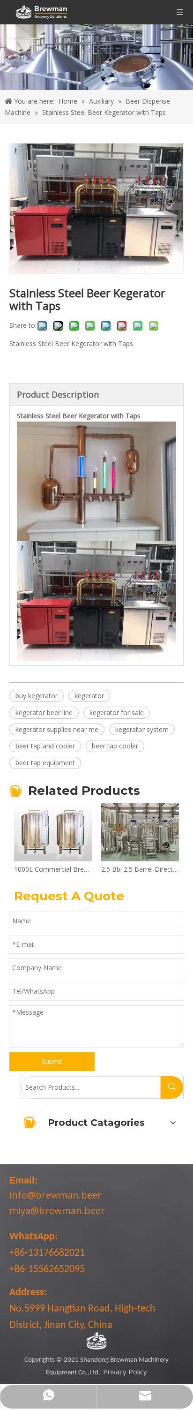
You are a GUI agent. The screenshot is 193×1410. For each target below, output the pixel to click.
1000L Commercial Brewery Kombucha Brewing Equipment (53, 869)
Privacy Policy (125, 1371)
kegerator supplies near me (56, 729)
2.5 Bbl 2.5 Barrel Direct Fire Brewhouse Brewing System (140, 869)
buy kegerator (36, 695)
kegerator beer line (44, 712)
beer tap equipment (45, 762)
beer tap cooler (115, 745)
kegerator (89, 695)
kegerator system (142, 729)
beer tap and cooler (45, 745)
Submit (52, 1061)
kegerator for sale (116, 712)
